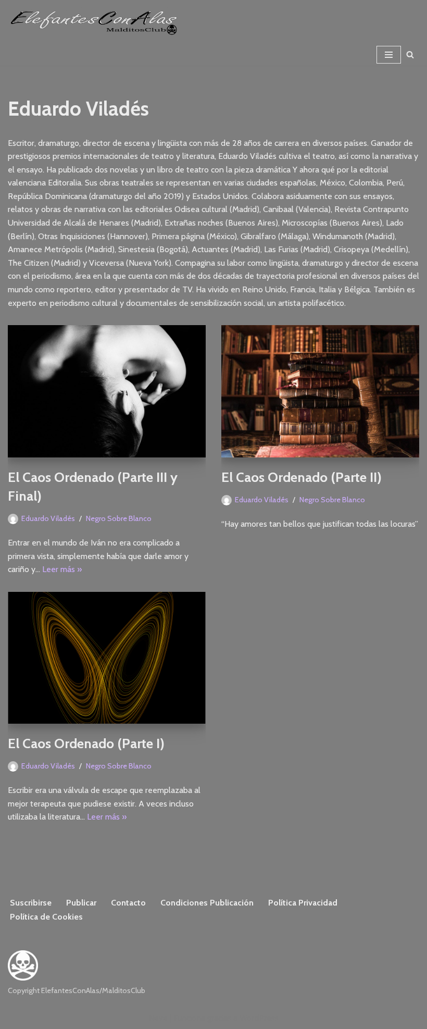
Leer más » (62, 569)
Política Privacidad (302, 903)
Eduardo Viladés (48, 518)
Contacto (128, 903)
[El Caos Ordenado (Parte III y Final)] (107, 391)
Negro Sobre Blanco (119, 518)
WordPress (259, 1018)
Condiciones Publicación (207, 903)
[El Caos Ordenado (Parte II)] (320, 391)
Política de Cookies (46, 917)
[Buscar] (410, 54)
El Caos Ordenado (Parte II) (301, 477)
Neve (158, 1018)
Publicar (81, 903)
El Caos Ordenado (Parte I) (86, 743)
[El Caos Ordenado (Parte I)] (107, 658)
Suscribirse (31, 903)
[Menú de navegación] (388, 55)
